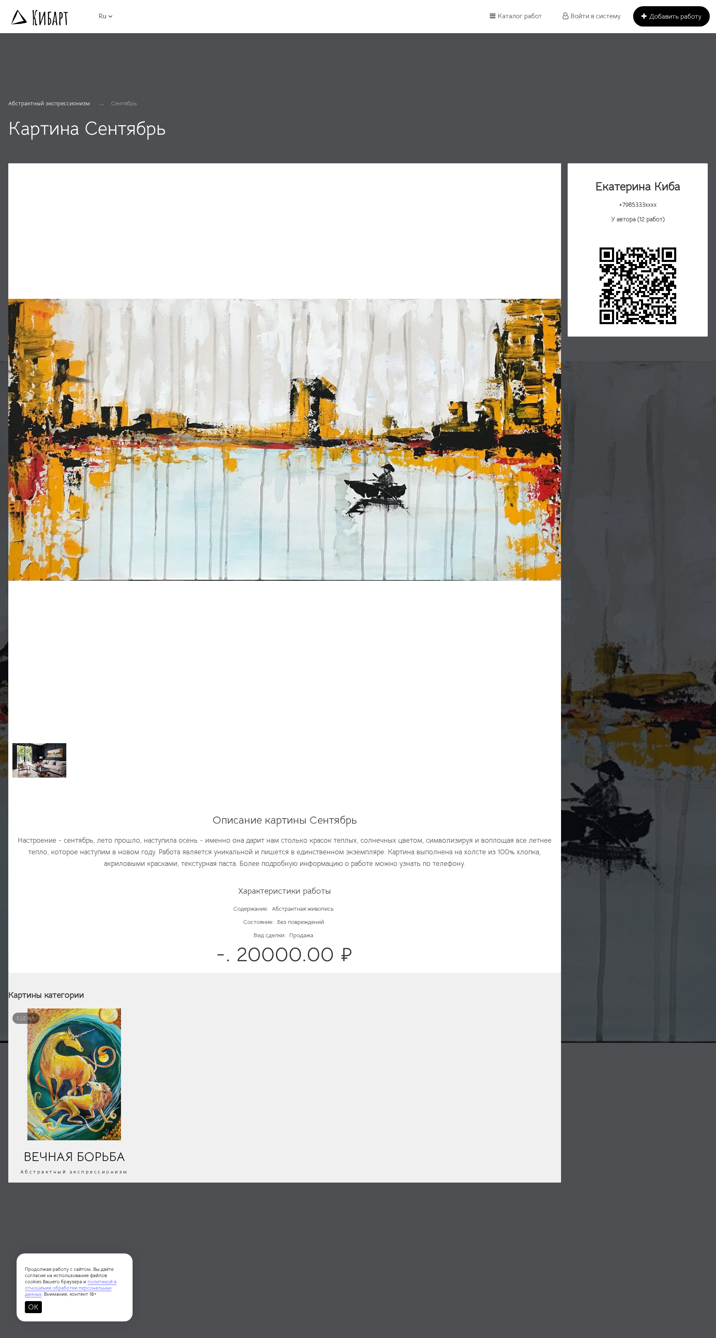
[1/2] (284, 444)
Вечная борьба (74, 1157)
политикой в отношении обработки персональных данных (70, 1287)
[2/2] (39, 761)
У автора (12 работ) (638, 219)
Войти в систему (596, 16)
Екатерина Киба (637, 186)
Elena (26, 1018)
